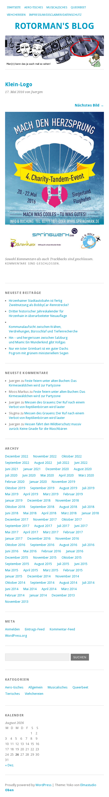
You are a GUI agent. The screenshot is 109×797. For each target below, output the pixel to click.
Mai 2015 (11, 570)
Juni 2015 (80, 564)
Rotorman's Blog (54, 26)
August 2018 (68, 507)
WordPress (43, 785)
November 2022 (45, 456)
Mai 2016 (30, 551)
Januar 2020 (38, 482)
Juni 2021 (11, 469)
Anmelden (12, 629)
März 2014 (69, 589)
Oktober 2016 (15, 545)
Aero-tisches (33, 7)
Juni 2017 (80, 526)
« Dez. (9, 765)
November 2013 (16, 602)
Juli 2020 (11, 475)
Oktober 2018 (15, 507)
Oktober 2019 (15, 488)
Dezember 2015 (16, 557)
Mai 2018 (30, 513)
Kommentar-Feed (62, 629)
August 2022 (43, 463)
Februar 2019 (73, 494)
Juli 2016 (88, 545)
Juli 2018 (88, 507)
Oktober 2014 (15, 583)
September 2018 (42, 507)
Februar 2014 (14, 595)
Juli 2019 (88, 488)
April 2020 (66, 475)
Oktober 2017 (72, 519)
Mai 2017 (11, 532)
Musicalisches (56, 7)
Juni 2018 (11, 513)
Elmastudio (88, 785)
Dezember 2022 (16, 456)
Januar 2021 (32, 469)
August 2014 (68, 583)
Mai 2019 (11, 494)
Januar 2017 (13, 538)
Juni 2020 (28, 475)
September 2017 (17, 526)
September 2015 (17, 564)
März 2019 (50, 494)
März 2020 (86, 475)
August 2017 (43, 526)
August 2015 (43, 564)
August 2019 (68, 488)
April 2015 (30, 570)
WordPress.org (16, 635)
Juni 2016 (11, 551)
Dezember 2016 (38, 538)
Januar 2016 (74, 551)
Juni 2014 (11, 589)
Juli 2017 (63, 526)
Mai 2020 (47, 475)
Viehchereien (16, 14)
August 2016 (68, 545)
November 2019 (63, 482)
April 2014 (49, 589)
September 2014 (42, 583)
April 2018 (49, 513)
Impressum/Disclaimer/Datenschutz (55, 14)
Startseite (14, 7)
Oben (9, 790)
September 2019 (42, 488)
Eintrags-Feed (35, 629)
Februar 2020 (14, 482)
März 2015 (50, 570)
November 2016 (67, 538)
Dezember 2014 (38, 576)
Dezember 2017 (16, 519)
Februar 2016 (51, 551)
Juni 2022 (80, 463)
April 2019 (30, 494)
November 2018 (67, 500)
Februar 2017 (73, 532)
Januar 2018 (90, 513)
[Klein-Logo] (54, 250)
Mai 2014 (30, 589)
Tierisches (12, 694)
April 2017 (30, 532)
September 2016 (42, 545)
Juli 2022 (63, 463)
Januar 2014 (38, 595)
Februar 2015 (73, 570)
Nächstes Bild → (89, 105)
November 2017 (45, 519)
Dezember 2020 (57, 469)
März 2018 (69, 513)
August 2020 (83, 469)
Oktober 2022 (72, 456)
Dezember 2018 (38, 500)
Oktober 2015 (72, 557)
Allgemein (35, 687)
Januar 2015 (13, 576)
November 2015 (45, 557)
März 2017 (50, 532)
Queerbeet (78, 7)
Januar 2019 (13, 500)
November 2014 (67, 576)
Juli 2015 (63, 564)
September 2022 (17, 463)
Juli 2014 (88, 583)
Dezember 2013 (63, 595)
